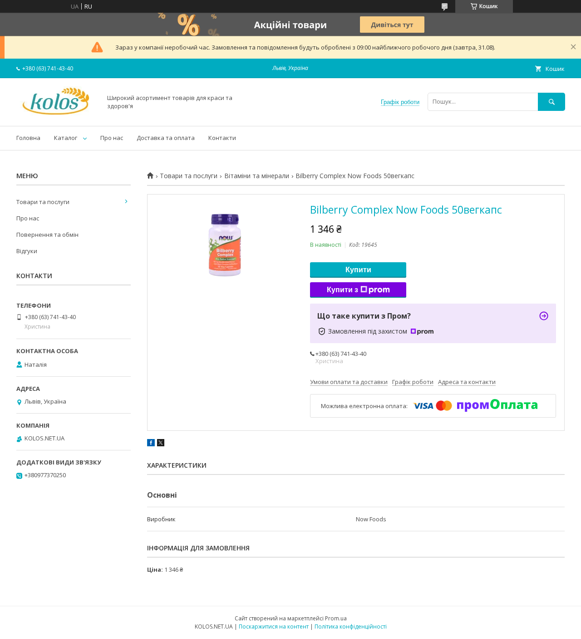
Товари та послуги (188, 176)
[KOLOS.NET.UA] (56, 114)
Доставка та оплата (166, 138)
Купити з (342, 290)
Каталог (65, 138)
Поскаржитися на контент (274, 626)
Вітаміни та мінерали (256, 176)
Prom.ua (336, 618)
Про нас (111, 138)
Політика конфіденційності (351, 626)
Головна (28, 138)
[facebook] (151, 444)
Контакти (222, 138)
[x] (160, 444)
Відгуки (26, 251)
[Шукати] (551, 101)
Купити (358, 270)
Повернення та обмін (47, 234)
